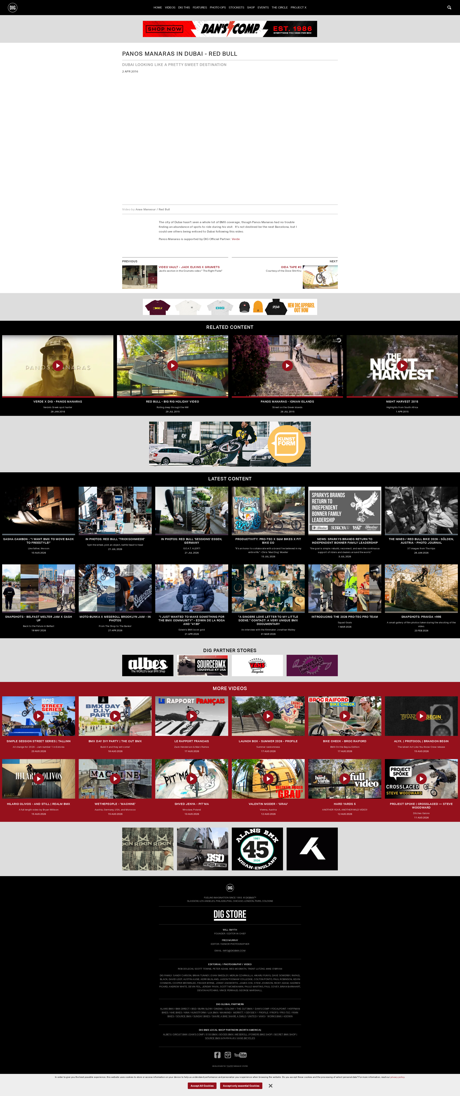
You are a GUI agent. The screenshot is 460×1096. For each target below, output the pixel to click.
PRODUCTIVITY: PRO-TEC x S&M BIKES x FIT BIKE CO (268, 540)
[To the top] (230, 887)
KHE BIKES (176, 1012)
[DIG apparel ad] (230, 307)
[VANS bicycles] (257, 665)
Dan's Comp (196, 1034)
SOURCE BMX (183, 1016)
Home (158, 7)
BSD (193, 1008)
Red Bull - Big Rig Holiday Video (172, 401)
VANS (262, 1016)
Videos (170, 7)
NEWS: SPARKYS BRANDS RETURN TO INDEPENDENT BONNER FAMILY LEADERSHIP (345, 540)
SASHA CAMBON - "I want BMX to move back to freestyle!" (38, 540)
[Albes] (147, 665)
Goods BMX (226, 1034)
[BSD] (202, 849)
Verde (236, 239)
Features (200, 7)
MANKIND (225, 1012)
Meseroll (241, 1034)
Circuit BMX (180, 1034)
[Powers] (312, 665)
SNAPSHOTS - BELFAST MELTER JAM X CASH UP (38, 618)
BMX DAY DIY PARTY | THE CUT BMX (115, 741)
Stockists (236, 7)
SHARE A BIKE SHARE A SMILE (229, 1016)
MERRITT (238, 1012)
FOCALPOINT (279, 1008)
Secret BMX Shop (285, 1034)
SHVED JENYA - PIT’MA (192, 804)
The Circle (280, 7)
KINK (186, 1012)
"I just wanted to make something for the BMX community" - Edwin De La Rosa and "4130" (191, 620)
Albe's (167, 1034)
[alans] (257, 849)
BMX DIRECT (183, 1008)
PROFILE (263, 1012)
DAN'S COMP (262, 1008)
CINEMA (218, 1008)
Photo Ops (218, 7)
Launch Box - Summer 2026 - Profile (268, 741)
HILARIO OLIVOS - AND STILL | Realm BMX (38, 804)
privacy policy (397, 1077)
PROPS (274, 1012)
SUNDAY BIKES (201, 1016)
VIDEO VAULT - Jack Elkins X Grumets (189, 267)
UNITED (252, 1016)
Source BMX (212, 1038)
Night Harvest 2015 (402, 401)
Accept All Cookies (202, 1085)
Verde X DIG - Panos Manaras (57, 401)
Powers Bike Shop (260, 1034)
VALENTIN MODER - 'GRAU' (268, 804)
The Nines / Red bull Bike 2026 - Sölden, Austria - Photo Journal (421, 540)
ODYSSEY (250, 1012)
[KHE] (312, 849)
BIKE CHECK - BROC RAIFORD (345, 741)
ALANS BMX (167, 1008)
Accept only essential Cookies (241, 1085)
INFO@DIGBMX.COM (234, 950)
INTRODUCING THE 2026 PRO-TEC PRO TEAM (345, 616)
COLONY (230, 1008)
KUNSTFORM (198, 1012)
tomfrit (230, 1066)
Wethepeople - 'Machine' (115, 804)
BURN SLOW (205, 1008)
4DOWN (288, 1016)
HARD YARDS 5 (345, 804)
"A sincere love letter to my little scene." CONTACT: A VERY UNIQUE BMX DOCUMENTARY (268, 620)
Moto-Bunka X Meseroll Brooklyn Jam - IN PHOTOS (115, 618)
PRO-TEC (285, 1012)
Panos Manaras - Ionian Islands (287, 401)
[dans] (230, 29)
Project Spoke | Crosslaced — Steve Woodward (421, 805)
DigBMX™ (250, 897)
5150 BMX (211, 1034)
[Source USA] (202, 665)
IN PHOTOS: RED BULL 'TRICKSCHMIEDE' (115, 539)
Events (263, 7)
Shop (251, 7)
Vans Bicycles (246, 1038)
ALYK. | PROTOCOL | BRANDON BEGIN (421, 741)
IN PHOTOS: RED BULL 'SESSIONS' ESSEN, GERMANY (191, 540)
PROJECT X (298, 7)
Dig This (184, 7)
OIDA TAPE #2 (291, 267)
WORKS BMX (274, 1016)
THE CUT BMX (244, 1008)
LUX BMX (213, 1012)
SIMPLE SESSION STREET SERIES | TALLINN (38, 741)
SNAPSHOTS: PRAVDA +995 (421, 616)
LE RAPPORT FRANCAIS (191, 741)
